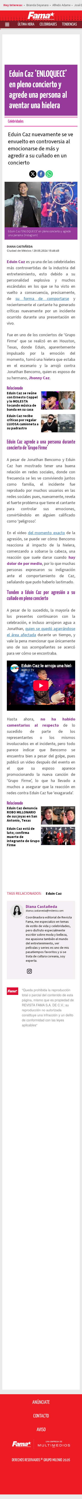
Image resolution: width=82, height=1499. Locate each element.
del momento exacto (46, 533)
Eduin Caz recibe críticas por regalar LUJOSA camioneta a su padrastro (22, 422)
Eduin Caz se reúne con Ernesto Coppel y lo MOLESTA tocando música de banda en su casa (22, 401)
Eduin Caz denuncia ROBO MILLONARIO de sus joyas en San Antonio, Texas (22, 814)
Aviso (41, 1429)
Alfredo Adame (61, 5)
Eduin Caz (54, 893)
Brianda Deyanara (37, 5)
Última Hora (26, 24)
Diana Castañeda (20, 247)
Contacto (41, 1416)
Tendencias (69, 24)
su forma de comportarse (42, 299)
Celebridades (48, 24)
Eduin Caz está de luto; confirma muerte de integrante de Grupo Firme (23, 837)
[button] (32, 174)
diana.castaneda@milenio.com (45, 911)
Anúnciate (41, 1402)
